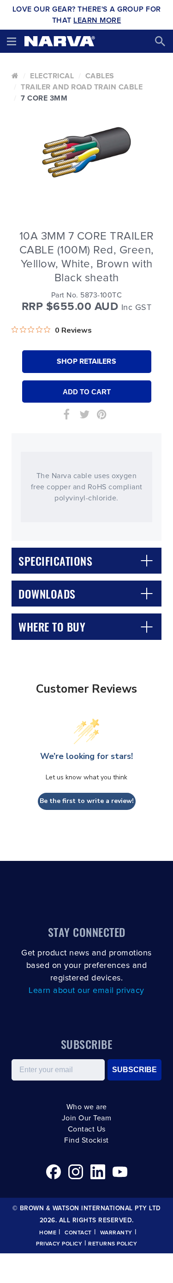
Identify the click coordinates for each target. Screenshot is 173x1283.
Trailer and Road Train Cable (82, 87)
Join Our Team (87, 1118)
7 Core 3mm (44, 98)
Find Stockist (86, 1140)
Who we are (86, 1107)
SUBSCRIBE (134, 1070)
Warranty (116, 1233)
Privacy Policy (59, 1244)
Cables (99, 76)
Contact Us (87, 1129)
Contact (78, 1233)
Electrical (52, 76)
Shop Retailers (86, 361)
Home (47, 1233)
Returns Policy (112, 1244)
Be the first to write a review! (87, 800)
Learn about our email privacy (86, 990)
